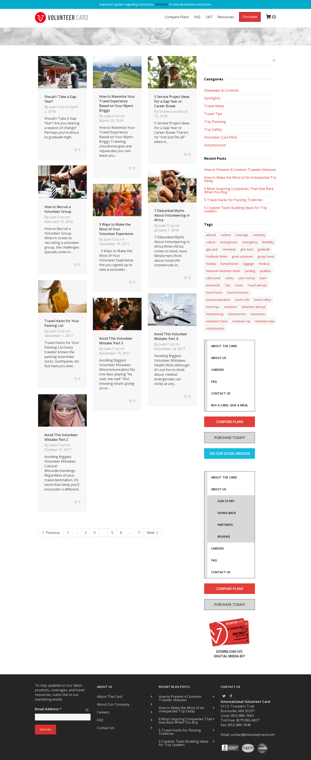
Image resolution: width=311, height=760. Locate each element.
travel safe (242, 300)
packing (250, 271)
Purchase (249, 16)
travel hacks (214, 292)
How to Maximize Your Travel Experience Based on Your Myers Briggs (117, 103)
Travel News (214, 106)
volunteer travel (216, 321)
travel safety (262, 300)
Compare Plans (177, 17)
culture (210, 242)
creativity (259, 235)
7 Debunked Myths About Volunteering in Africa (172, 215)
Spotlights (212, 98)
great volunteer (242, 256)
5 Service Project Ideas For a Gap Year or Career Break (172, 101)
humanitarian (229, 264)
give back (246, 249)
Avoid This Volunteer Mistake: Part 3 (115, 340)
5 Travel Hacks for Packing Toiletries (233, 200)
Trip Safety (213, 129)
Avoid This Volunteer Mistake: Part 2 (61, 437)
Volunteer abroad (253, 307)
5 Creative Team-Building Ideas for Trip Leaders (235, 209)
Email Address (48, 709)
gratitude (264, 249)
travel (239, 285)
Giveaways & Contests (221, 90)
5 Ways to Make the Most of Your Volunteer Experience (116, 229)
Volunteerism (237, 314)
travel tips (212, 307)
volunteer (230, 307)
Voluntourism (215, 145)
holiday (211, 264)
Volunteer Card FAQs (220, 137)
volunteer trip (241, 321)
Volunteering (214, 314)
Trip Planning (215, 121)
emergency (249, 242)
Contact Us (105, 728)
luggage (248, 264)
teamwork (213, 285)
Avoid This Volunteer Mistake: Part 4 (170, 336)
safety (229, 278)
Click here (161, 4)
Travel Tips (213, 113)
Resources (225, 17)
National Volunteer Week (223, 271)
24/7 (208, 17)
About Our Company (113, 704)
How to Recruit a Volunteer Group (57, 209)
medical (264, 264)
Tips (227, 285)
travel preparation (218, 300)
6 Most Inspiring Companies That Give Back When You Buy (239, 190)
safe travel (213, 278)
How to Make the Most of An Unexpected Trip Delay (240, 179)
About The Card (109, 696)
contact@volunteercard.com (253, 734)
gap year (212, 249)
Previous (52, 532)
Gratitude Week (216, 256)
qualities (265, 271)
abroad (211, 235)
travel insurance (238, 292)
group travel (265, 256)
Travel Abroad (257, 285)
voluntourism (215, 328)
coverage (241, 235)
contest (225, 235)
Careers (103, 712)
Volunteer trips (265, 321)
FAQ (197, 17)
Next (151, 532)
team (263, 278)
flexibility (268, 242)
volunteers (257, 314)
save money (246, 278)
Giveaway (229, 249)
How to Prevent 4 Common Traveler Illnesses (240, 169)
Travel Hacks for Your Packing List (61, 323)
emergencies (229, 242)
